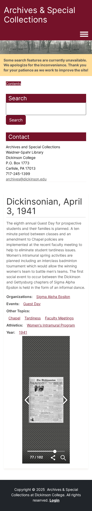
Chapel (14, 318)
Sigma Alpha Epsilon (53, 296)
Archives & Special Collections (39, 14)
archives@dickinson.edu (26, 179)
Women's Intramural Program (51, 325)
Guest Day (32, 304)
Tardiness (33, 318)
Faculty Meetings (59, 318)
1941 (23, 332)
